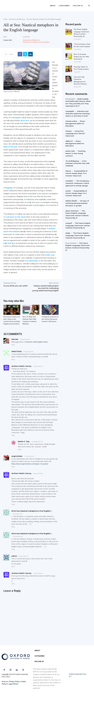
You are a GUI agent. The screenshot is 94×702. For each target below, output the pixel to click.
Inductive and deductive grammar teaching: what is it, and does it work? (77, 113)
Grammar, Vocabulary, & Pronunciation (36, 42)
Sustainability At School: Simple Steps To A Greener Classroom (76, 173)
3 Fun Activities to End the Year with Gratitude (77, 163)
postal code (70, 151)
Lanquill (68, 223)
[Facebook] (20, 54)
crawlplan (69, 181)
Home (5, 19)
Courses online (71, 121)
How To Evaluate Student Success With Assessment (81, 56)
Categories (64, 5)
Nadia (67, 233)
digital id (68, 141)
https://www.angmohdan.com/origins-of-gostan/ (29, 464)
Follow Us (78, 5)
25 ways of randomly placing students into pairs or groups (77, 203)
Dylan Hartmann (72, 211)
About (53, 5)
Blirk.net (17, 91)
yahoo (14, 556)
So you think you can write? (15, 286)
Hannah (14, 339)
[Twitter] (25, 54)
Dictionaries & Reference (17, 19)
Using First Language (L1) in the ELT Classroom (75, 133)
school (67, 191)
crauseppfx (69, 111)
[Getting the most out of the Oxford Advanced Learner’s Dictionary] (50, 310)
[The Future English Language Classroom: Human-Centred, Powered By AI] (68, 31)
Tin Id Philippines (72, 161)
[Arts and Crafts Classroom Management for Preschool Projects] (68, 79)
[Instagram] (10, 669)
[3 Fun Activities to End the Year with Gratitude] (68, 46)
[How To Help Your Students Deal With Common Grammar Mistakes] (31, 310)
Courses (68, 131)
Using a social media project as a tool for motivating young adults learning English (45, 288)
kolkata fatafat (71, 201)
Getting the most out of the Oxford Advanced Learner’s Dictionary (50, 319)
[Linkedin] (30, 54)
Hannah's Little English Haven (37, 342)
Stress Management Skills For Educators (75, 123)
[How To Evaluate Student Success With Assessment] (68, 56)
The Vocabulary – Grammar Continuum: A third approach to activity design (77, 183)
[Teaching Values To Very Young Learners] (68, 69)
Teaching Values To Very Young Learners (75, 153)
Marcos (68, 171)
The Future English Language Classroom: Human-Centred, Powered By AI (77, 225)
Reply (13, 345)
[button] (89, 6)
